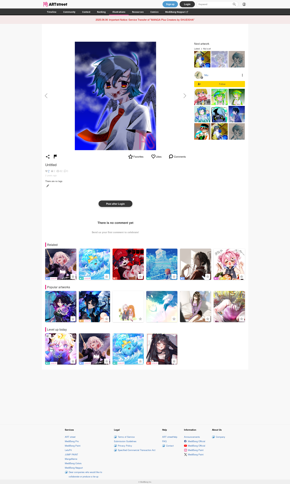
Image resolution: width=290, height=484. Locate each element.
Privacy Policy (125, 445)
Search (234, 4)
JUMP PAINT (71, 454)
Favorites (138, 156)
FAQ (164, 441)
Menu (242, 75)
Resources (138, 12)
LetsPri (68, 450)
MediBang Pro (72, 441)
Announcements (192, 436)
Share (47, 156)
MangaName (71, 458)
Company (220, 436)
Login (187, 4)
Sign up (170, 4)
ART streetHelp (169, 436)
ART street (70, 436)
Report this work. (55, 156)
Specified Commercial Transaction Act (136, 450)
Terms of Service (126, 436)
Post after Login (115, 203)
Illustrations (118, 12)
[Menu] (244, 4)
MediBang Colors (73, 463)
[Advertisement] (145, 397)
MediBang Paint (72, 445)
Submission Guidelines (125, 441)
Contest (86, 12)
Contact (170, 445)
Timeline (51, 12)
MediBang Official (196, 441)
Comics (154, 12)
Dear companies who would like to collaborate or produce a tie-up (85, 474)
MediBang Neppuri (178, 12)
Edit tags (47, 186)
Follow (222, 84)
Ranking (101, 12)
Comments (180, 156)
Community (69, 12)
